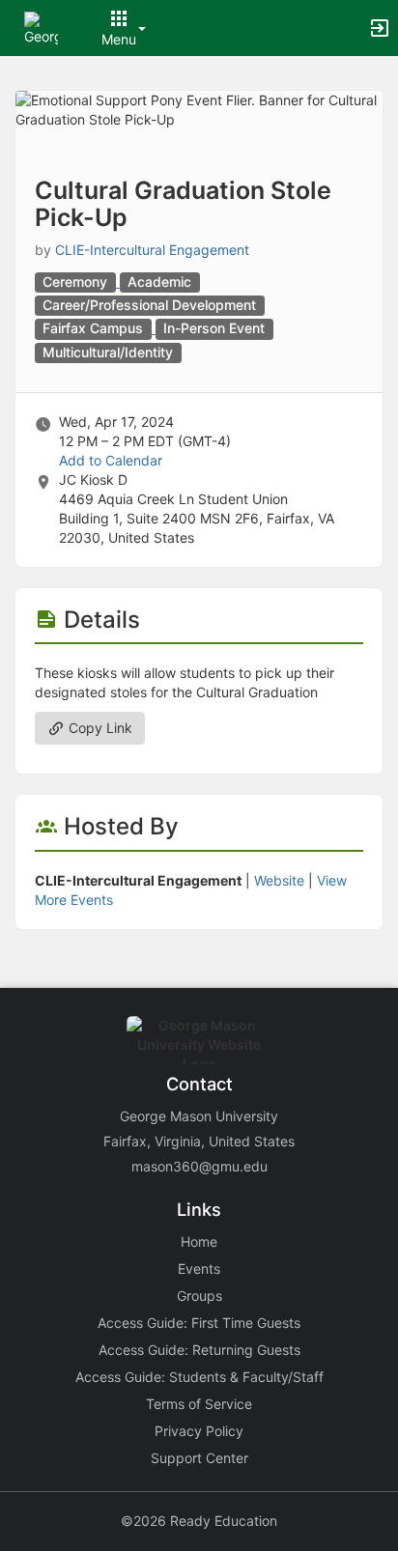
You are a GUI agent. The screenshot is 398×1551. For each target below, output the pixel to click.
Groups (199, 1295)
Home (199, 1241)
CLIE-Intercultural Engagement (152, 249)
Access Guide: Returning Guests (199, 1349)
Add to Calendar (110, 460)
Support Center (199, 1458)
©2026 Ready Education (199, 1520)
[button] (41, 26)
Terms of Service (199, 1404)
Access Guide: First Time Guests (199, 1322)
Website (279, 880)
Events (199, 1268)
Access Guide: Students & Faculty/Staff (199, 1376)
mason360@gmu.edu (199, 1166)
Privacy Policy (199, 1431)
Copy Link (98, 727)
